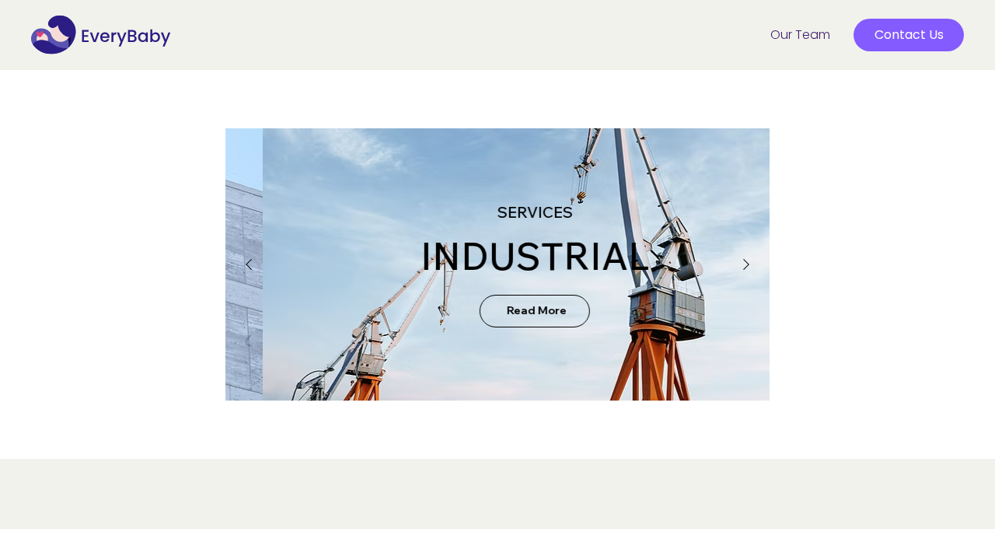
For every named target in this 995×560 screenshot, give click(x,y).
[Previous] (248, 264)
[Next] (746, 264)
